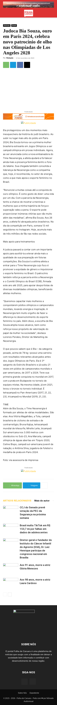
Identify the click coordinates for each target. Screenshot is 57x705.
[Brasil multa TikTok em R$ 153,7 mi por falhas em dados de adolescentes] (10, 529)
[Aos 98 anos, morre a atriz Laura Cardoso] (10, 583)
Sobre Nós (22, 693)
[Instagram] (33, 681)
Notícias (7, 25)
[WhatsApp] (6, 65)
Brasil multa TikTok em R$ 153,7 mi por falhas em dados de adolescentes (35, 529)
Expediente (34, 693)
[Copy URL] (27, 65)
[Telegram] (13, 65)
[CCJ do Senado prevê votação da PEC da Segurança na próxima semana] (10, 511)
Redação (9, 58)
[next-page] (10, 594)
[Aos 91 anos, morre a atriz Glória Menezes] (10, 568)
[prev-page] (5, 594)
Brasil (14, 25)
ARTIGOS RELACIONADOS (17, 500)
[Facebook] (20, 65)
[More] (44, 485)
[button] (5, 13)
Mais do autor (42, 500)
